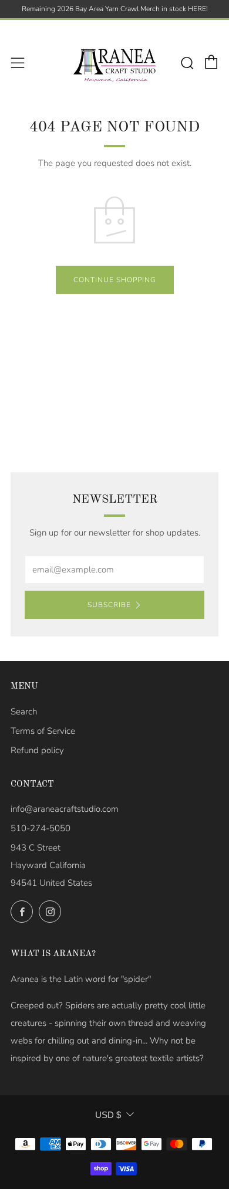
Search (24, 711)
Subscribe (109, 604)
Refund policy (37, 750)
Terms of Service (43, 731)
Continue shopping (114, 279)
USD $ (108, 1115)
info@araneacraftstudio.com (65, 809)
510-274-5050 (40, 828)
